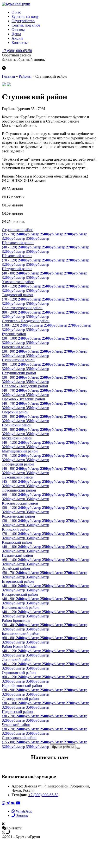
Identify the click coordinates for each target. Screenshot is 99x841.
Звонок (21, 816)
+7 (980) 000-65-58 (17, 51)
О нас (16, 12)
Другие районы (63, 747)
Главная (8, 76)
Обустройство (23, 21)
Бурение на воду (25, 16)
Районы (25, 76)
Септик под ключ (26, 25)
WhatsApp (23, 811)
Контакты (20, 43)
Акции (17, 38)
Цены (16, 34)
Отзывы (18, 29)
